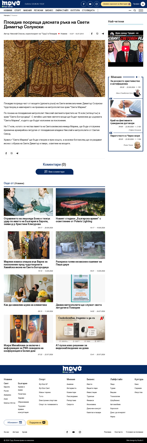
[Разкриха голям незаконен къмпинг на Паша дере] (80, 245)
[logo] (11, 4)
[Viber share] (97, 33)
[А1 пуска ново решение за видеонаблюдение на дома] (80, 329)
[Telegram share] (102, 33)
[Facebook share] (91, 33)
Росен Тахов (128, 145)
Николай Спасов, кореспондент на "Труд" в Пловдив (33, 34)
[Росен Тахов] (137, 145)
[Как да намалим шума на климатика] (28, 288)
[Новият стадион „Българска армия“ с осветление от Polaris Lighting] (80, 202)
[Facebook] (83, 4)
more (129, 10)
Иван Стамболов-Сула (124, 93)
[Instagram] (96, 4)
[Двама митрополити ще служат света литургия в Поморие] (80, 288)
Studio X (140, 440)
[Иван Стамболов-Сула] (137, 93)
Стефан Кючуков (135, 130)
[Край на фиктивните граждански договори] (125, 108)
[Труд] (72, 369)
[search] (135, 10)
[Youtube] (90, 4)
